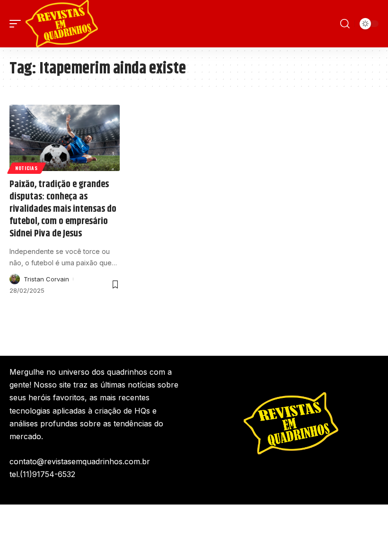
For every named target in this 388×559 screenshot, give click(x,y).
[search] (345, 24)
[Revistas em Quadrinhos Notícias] (62, 23)
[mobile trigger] (17, 23)
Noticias (26, 167)
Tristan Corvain (46, 279)
